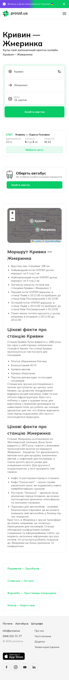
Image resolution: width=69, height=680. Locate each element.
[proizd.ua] (16, 13)
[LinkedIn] (34, 667)
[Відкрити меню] (64, 13)
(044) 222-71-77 (12, 636)
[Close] (64, 4)
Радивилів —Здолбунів (23, 568)
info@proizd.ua (11, 630)
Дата (17, 97)
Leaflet (37, 241)
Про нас (39, 630)
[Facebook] (6, 667)
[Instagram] (15, 667)
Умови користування (47, 647)
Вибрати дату (34, 149)
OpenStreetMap (53, 241)
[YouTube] (25, 667)
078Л (9, 134)
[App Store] (14, 656)
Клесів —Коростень (21, 605)
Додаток (40, 641)
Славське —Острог (21, 580)
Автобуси (21, 623)
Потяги (8, 623)
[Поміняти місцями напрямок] (59, 71)
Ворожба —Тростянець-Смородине (32, 593)
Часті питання (43, 636)
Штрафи (37, 623)
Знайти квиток (20, 184)
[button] (31, 221)
